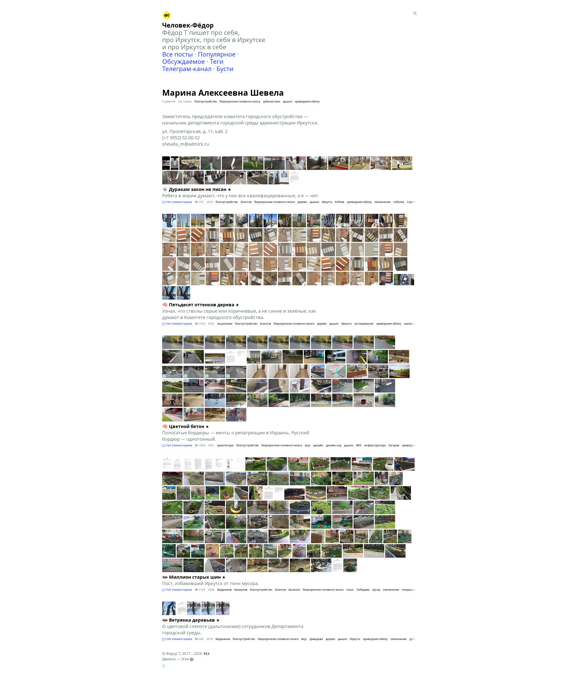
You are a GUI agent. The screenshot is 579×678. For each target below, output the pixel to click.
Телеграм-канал (186, 68)
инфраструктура (375, 445)
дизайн (318, 445)
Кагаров (394, 445)
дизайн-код (333, 445)
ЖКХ (358, 445)
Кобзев (339, 202)
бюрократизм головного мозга (240, 101)
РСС (207, 654)
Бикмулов (240, 590)
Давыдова (316, 639)
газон (350, 590)
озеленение (382, 202)
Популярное (217, 54)
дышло (287, 101)
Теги (216, 61)
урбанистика (271, 101)
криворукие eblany (307, 101)
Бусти (224, 68)
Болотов (246, 202)
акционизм (224, 324)
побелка (398, 202)
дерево (302, 202)
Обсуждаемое (183, 61)
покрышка (408, 590)
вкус (308, 445)
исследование (364, 324)
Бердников (224, 590)
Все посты (177, 54)
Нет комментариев (179, 202)
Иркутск (327, 202)
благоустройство (206, 101)
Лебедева (363, 590)
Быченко (294, 590)
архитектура (225, 445)
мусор (376, 590)
